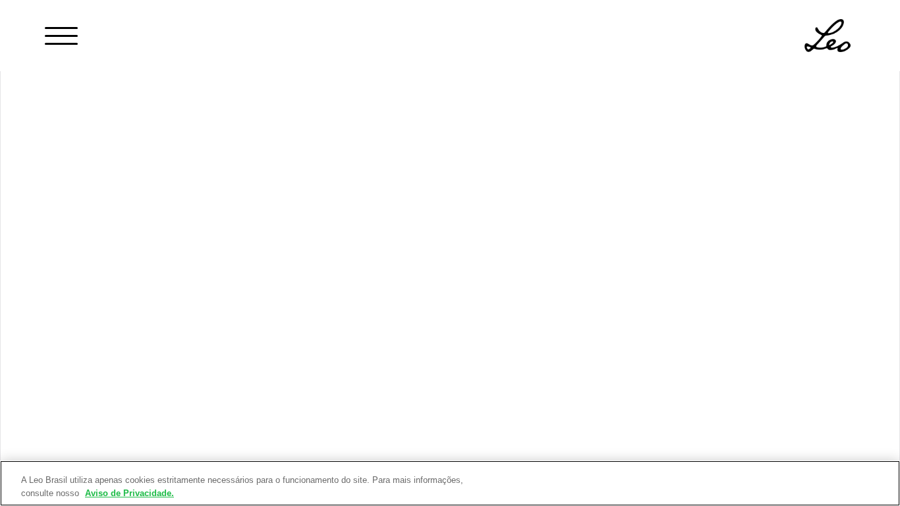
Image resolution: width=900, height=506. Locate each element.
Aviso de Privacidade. (129, 492)
